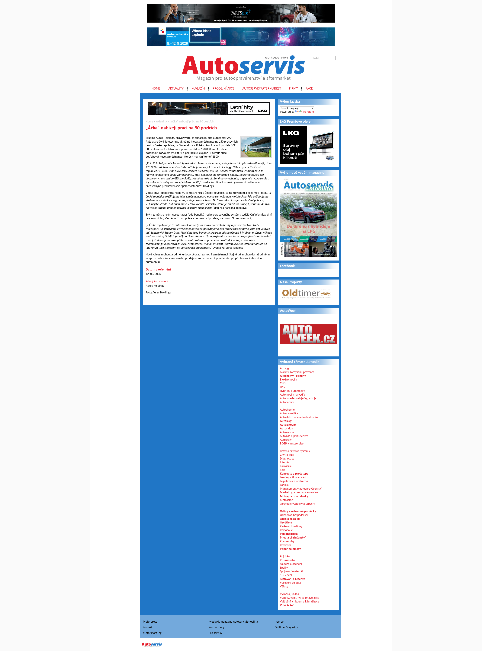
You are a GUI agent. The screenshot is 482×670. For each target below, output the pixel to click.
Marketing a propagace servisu (299, 492)
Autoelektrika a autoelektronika (299, 417)
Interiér (284, 462)
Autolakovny (288, 424)
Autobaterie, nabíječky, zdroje (298, 398)
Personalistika (289, 534)
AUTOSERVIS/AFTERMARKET (261, 88)
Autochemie (287, 409)
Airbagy (284, 368)
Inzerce (279, 621)
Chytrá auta (287, 455)
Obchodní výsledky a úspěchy (297, 503)
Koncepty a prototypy (294, 473)
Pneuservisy (287, 541)
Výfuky (284, 586)
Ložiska (284, 485)
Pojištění (285, 556)
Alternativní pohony (293, 376)
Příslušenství (287, 560)
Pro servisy (215, 633)
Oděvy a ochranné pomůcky (298, 511)
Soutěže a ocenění (291, 564)
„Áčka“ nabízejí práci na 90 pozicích (192, 121)
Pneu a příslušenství (293, 537)
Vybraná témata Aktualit (299, 362)
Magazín (198, 88)
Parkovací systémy (291, 526)
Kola (282, 470)
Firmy (293, 88)
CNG (282, 383)
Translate (308, 111)
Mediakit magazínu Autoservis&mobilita (233, 621)
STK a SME (286, 575)
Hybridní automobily (292, 391)
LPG (282, 387)
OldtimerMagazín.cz (287, 627)
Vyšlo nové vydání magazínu (302, 173)
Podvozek (285, 545)
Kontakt (147, 627)
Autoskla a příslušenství (294, 436)
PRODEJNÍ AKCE (223, 88)
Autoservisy (287, 432)
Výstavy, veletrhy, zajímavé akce (299, 597)
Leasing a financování (293, 477)
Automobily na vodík (292, 394)
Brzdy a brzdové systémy (295, 451)
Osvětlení (286, 522)
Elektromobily (288, 379)
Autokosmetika (289, 413)
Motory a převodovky (294, 496)
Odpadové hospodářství (294, 515)
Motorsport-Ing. (152, 633)
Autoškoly (285, 439)
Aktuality (176, 88)
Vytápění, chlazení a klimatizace (299, 601)
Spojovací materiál (291, 571)
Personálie (286, 530)
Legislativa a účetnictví (294, 481)
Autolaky (286, 421)
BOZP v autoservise (292, 443)
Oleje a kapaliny (290, 518)
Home (156, 88)
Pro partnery (216, 627)
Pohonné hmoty (290, 549)
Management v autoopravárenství (301, 488)
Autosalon (286, 428)
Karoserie (286, 466)
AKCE (309, 88)
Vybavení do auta (290, 582)
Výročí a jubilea (289, 594)
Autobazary (287, 402)
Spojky (284, 567)
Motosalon (286, 500)
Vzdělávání (287, 605)
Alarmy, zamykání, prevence (297, 372)
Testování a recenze (292, 579)
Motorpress (150, 621)
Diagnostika (287, 458)
